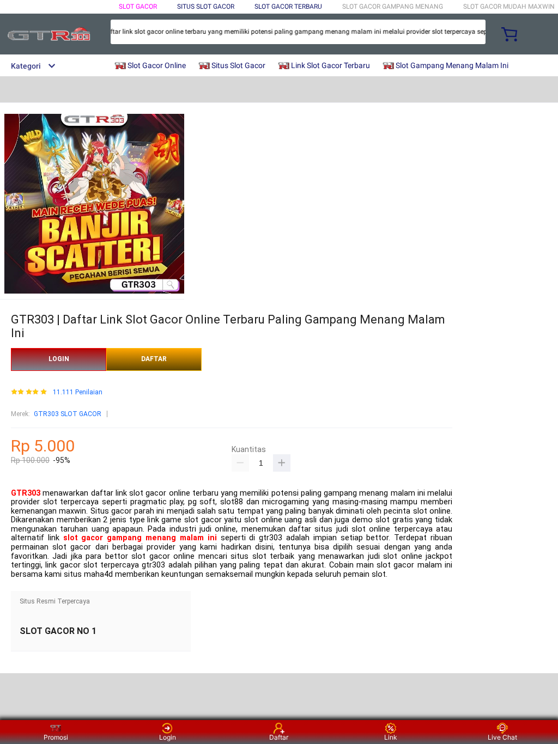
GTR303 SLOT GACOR (67, 414)
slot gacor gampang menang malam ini (140, 537)
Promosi (56, 737)
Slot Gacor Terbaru (288, 6)
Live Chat (502, 737)
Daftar (278, 737)
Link (390, 737)
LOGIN (58, 359)
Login (167, 737)
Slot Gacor (138, 6)
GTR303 (25, 493)
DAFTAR (154, 359)
